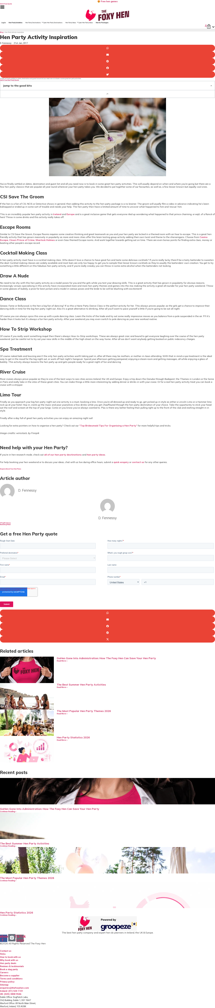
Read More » (62, 661)
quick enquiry (121, 462)
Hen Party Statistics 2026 (73, 737)
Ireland (57, 214)
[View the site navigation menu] (2, 9)
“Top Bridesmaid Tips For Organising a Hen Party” (108, 425)
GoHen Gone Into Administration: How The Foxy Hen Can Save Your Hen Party (106, 658)
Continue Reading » (8, 812)
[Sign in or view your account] (104, 25)
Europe (71, 214)
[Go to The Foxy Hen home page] (107, 15)
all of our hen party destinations (63, 454)
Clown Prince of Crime (22, 240)
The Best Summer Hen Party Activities (81, 684)
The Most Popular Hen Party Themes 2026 (84, 711)
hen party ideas (96, 454)
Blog (1, 32)
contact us (138, 462)
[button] (107, 48)
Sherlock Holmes (45, 240)
